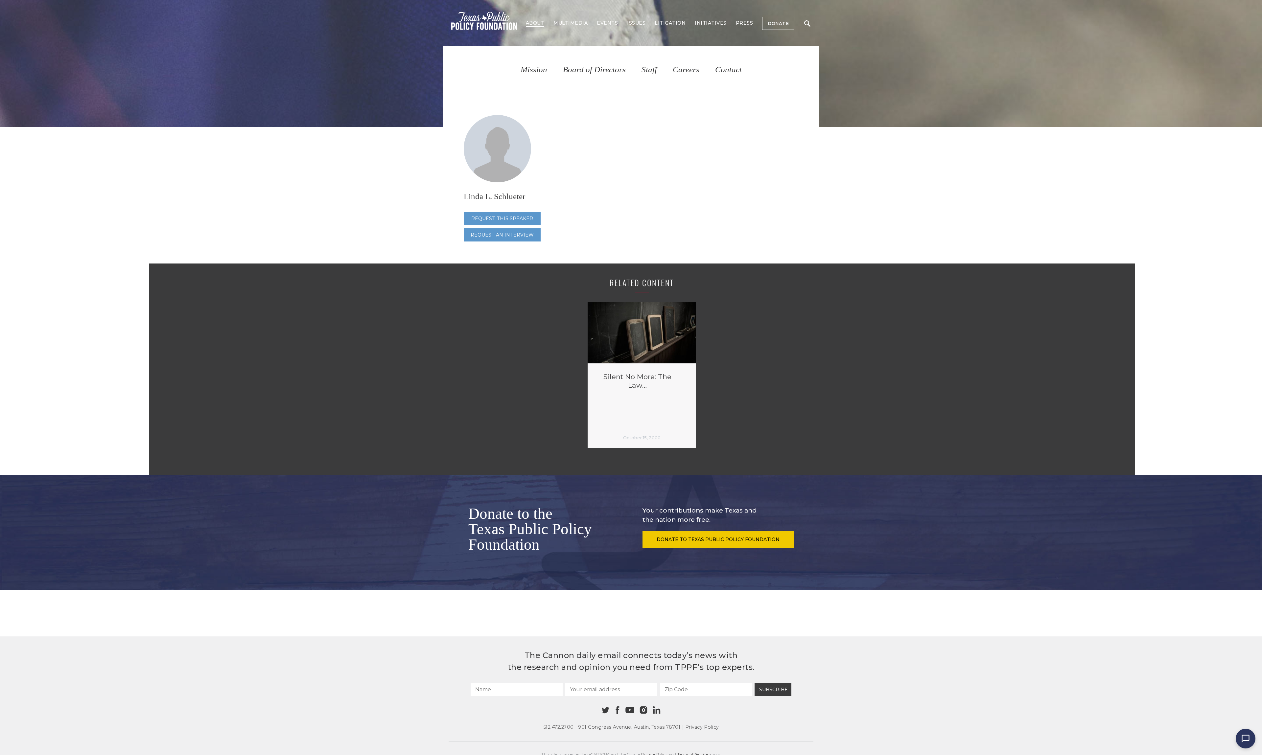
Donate (778, 23)
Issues (636, 23)
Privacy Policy (702, 727)
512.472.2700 (559, 727)
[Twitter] (605, 710)
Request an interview (502, 235)
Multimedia (570, 23)
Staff (649, 69)
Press (744, 23)
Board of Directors (594, 69)
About (535, 23)
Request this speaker (502, 218)
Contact (728, 69)
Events (607, 23)
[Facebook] (617, 710)
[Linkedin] (656, 710)
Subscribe (773, 690)
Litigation (670, 23)
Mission (534, 69)
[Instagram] (643, 710)
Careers (686, 69)
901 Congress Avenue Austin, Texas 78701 (629, 727)
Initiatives (711, 23)
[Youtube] (630, 710)
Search (807, 23)
